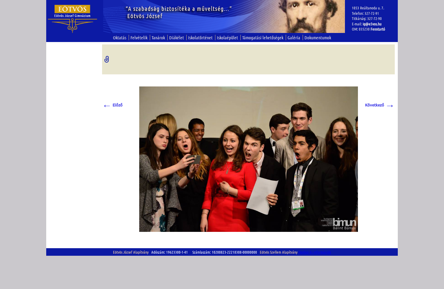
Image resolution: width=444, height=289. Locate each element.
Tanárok (158, 37)
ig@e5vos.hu (372, 23)
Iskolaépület (227, 37)
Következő (380, 104)
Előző (112, 104)
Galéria (294, 37)
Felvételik (138, 37)
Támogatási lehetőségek (262, 37)
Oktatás (119, 37)
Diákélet (176, 37)
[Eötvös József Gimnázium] (72, 19)
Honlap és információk (314, 252)
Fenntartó (378, 28)
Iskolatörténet (200, 37)
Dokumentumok (317, 37)
